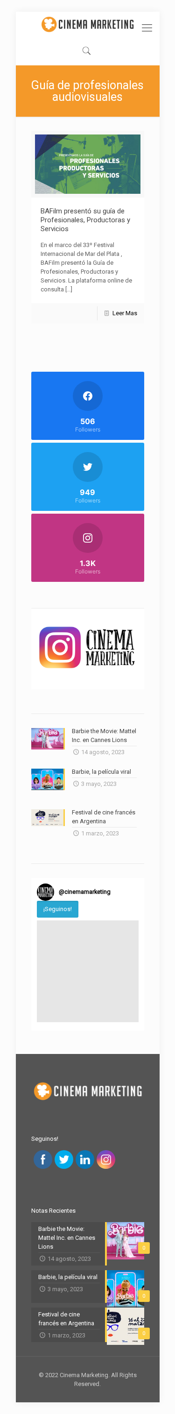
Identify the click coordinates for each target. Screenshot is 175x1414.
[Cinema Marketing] (87, 24)
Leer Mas (124, 313)
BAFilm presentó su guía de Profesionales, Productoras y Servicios (85, 220)
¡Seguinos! (57, 908)
